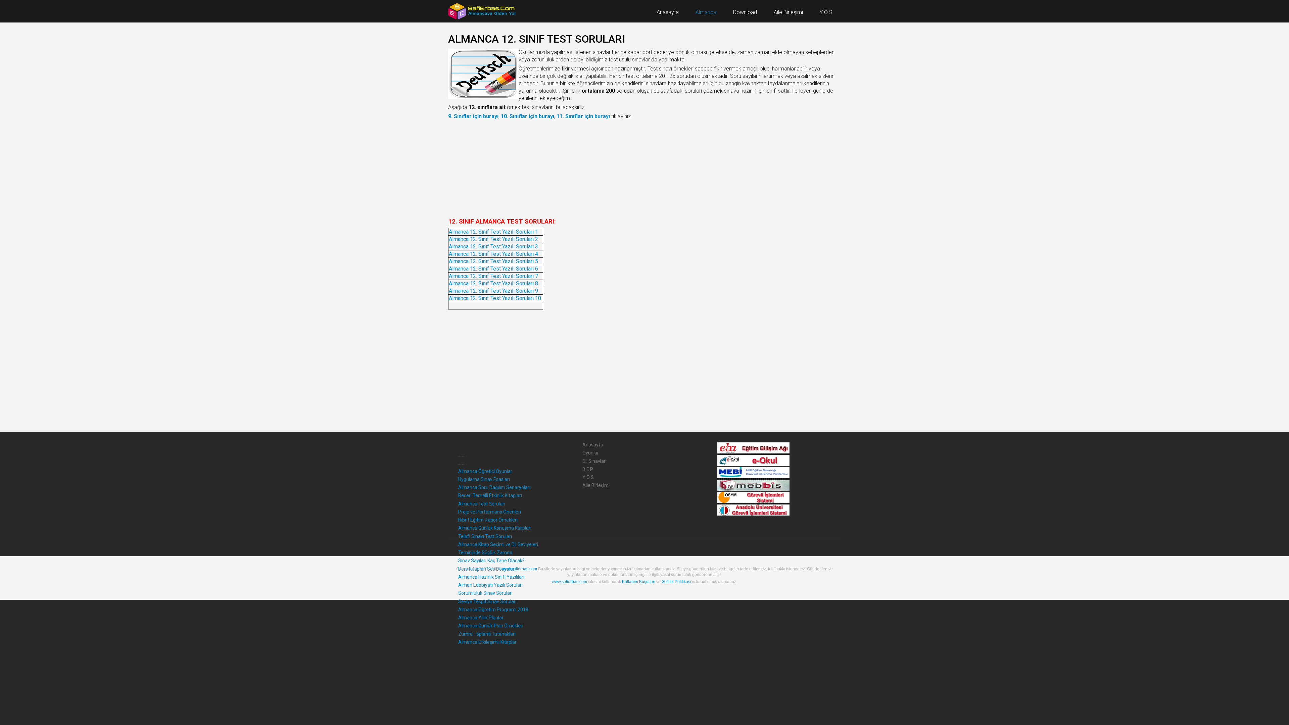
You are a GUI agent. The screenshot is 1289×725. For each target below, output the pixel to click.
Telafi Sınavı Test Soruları (485, 536)
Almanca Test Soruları (481, 503)
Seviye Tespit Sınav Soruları (487, 601)
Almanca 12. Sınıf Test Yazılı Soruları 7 (493, 276)
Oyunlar (590, 452)
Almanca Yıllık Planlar (481, 617)
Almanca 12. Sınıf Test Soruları (536, 39)
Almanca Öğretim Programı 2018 (493, 609)
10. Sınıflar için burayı (527, 116)
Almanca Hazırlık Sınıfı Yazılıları (491, 577)
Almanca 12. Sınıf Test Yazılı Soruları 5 (493, 261)
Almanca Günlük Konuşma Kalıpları (494, 528)
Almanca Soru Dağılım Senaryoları (494, 487)
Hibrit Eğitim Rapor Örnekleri (488, 520)
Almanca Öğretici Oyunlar (485, 471)
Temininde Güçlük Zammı (485, 552)
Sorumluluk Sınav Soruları (485, 593)
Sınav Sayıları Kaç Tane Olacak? (491, 560)
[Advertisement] (644, 169)
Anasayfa (592, 444)
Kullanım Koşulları (638, 581)
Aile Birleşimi (596, 485)
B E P (587, 469)
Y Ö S (588, 477)
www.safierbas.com (519, 569)
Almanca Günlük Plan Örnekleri (490, 625)
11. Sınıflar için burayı (583, 116)
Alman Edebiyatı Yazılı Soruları (490, 585)
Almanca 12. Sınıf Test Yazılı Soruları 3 (493, 246)
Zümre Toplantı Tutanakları (487, 634)
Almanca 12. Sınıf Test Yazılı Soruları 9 (493, 291)
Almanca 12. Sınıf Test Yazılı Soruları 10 (495, 298)
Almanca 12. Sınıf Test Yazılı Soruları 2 (493, 239)
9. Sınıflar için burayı (473, 116)
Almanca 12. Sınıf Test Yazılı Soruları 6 (493, 268)
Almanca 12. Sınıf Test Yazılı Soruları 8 (493, 283)
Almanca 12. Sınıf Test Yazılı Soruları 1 (493, 232)
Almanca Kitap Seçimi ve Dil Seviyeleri (498, 544)
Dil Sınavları (594, 461)
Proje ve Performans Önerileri (489, 512)
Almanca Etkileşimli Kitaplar (487, 642)
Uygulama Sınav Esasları (484, 479)
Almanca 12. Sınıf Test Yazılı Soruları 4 (493, 254)
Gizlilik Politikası (676, 581)
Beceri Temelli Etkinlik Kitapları (490, 495)
